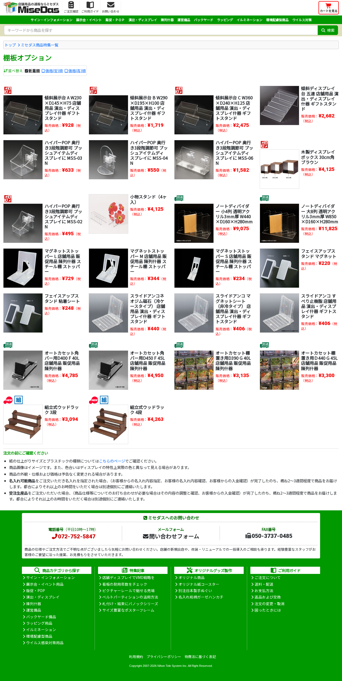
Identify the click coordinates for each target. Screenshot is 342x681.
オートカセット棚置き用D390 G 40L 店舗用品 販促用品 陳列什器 (233, 360)
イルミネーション (249, 19)
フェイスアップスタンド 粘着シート (62, 298)
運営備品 (183, 19)
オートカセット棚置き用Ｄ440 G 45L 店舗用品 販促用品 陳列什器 (319, 360)
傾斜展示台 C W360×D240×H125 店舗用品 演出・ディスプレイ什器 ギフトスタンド (234, 107)
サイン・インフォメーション (51, 19)
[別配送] (179, 198)
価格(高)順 (77, 70)
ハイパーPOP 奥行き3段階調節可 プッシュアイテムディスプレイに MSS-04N (149, 152)
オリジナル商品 (191, 577)
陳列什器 (167, 19)
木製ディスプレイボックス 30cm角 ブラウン (318, 156)
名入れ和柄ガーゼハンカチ (200, 597)
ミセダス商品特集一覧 (39, 45)
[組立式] (18, 399)
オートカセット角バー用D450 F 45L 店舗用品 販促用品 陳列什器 (147, 360)
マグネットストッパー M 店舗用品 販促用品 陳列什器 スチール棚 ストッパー (148, 261)
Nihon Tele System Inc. (172, 665)
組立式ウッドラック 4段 (147, 409)
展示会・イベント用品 (45, 584)
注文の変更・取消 (270, 603)
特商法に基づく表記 (200, 656)
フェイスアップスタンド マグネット (318, 253)
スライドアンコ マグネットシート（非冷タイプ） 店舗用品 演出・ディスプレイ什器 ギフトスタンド (233, 308)
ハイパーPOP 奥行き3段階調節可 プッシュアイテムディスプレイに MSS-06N (234, 152)
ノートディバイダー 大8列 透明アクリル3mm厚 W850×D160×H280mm (319, 214)
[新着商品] (8, 399)
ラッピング (225, 19)
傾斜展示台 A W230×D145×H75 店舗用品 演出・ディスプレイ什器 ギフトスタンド (63, 107)
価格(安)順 (54, 70)
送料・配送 (264, 584)
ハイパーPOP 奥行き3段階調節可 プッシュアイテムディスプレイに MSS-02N (63, 216)
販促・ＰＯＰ (115, 19)
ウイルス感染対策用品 (45, 642)
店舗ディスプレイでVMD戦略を (128, 577)
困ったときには (268, 610)
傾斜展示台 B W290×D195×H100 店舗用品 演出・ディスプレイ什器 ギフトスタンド (149, 107)
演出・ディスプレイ (143, 19)
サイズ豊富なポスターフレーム (128, 610)
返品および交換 (268, 597)
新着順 (34, 70)
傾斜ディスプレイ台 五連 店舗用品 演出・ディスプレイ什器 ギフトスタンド (320, 98)
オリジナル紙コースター (198, 584)
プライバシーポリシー (163, 656)
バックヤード (203, 19)
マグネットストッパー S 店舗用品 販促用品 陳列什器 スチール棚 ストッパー (234, 261)
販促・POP (35, 590)
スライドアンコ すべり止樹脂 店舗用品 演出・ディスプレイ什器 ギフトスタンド (318, 305)
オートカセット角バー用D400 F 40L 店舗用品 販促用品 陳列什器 (62, 360)
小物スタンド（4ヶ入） (148, 199)
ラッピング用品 (39, 623)
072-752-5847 (76, 536)
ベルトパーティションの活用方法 (130, 597)
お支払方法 (264, 590)
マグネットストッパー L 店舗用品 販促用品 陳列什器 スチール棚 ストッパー (63, 261)
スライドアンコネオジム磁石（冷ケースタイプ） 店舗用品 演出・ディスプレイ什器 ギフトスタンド (147, 308)
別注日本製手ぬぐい (195, 590)
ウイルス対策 (302, 19)
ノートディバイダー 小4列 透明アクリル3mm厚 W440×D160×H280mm (234, 214)
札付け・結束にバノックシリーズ (130, 603)
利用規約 (136, 656)
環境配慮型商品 (277, 19)
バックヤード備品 (41, 616)
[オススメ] (8, 90)
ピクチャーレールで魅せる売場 (128, 590)
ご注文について (268, 577)
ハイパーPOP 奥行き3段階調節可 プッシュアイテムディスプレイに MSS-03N (63, 152)
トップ (10, 45)
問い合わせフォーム (174, 536)
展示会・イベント (89, 19)
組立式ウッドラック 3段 (62, 409)
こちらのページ (112, 461)
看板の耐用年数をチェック (124, 584)
